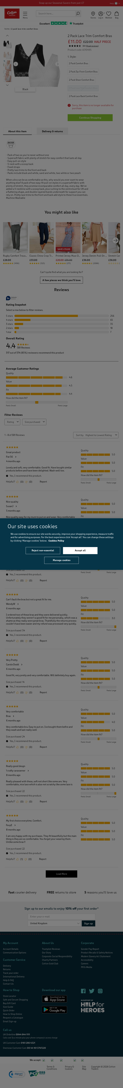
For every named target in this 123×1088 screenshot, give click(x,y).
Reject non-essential (43, 550)
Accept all (80, 550)
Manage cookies (61, 560)
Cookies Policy (56, 540)
